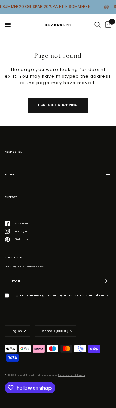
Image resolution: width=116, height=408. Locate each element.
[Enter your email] (104, 281)
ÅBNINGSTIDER (14, 152)
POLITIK (10, 174)
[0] (107, 25)
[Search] (97, 25)
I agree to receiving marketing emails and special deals (60, 295)
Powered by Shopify (71, 375)
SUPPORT (11, 197)
